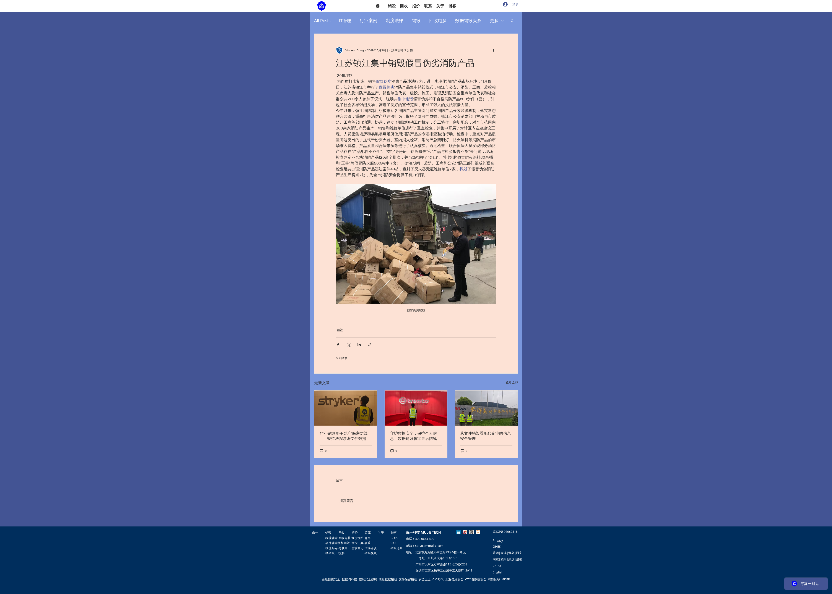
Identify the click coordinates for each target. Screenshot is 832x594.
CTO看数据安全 (475, 579)
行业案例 (368, 20)
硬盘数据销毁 (388, 579)
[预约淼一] (478, 532)
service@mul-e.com (429, 546)
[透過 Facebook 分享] (338, 345)
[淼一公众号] (471, 532)
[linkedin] (458, 532)
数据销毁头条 (468, 20)
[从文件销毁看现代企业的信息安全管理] (486, 408)
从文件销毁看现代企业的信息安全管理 (485, 436)
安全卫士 (425, 579)
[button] (512, 20)
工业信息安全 (454, 579)
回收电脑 (438, 20)
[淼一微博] (465, 532)
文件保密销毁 (408, 579)
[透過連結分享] (370, 345)
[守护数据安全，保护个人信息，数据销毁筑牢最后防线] (416, 408)
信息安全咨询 (368, 579)
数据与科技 (349, 579)
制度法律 (394, 20)
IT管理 (345, 20)
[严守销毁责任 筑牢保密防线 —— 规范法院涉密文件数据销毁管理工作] (345, 408)
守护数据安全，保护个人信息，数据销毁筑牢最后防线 (413, 436)
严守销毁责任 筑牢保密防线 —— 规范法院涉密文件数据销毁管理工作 (345, 436)
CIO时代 (438, 579)
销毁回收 (494, 579)
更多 (494, 20)
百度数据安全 (331, 579)
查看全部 (512, 382)
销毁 (416, 20)
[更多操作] (493, 50)
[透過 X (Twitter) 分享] (348, 345)
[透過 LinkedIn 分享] (359, 345)
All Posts (322, 20)
